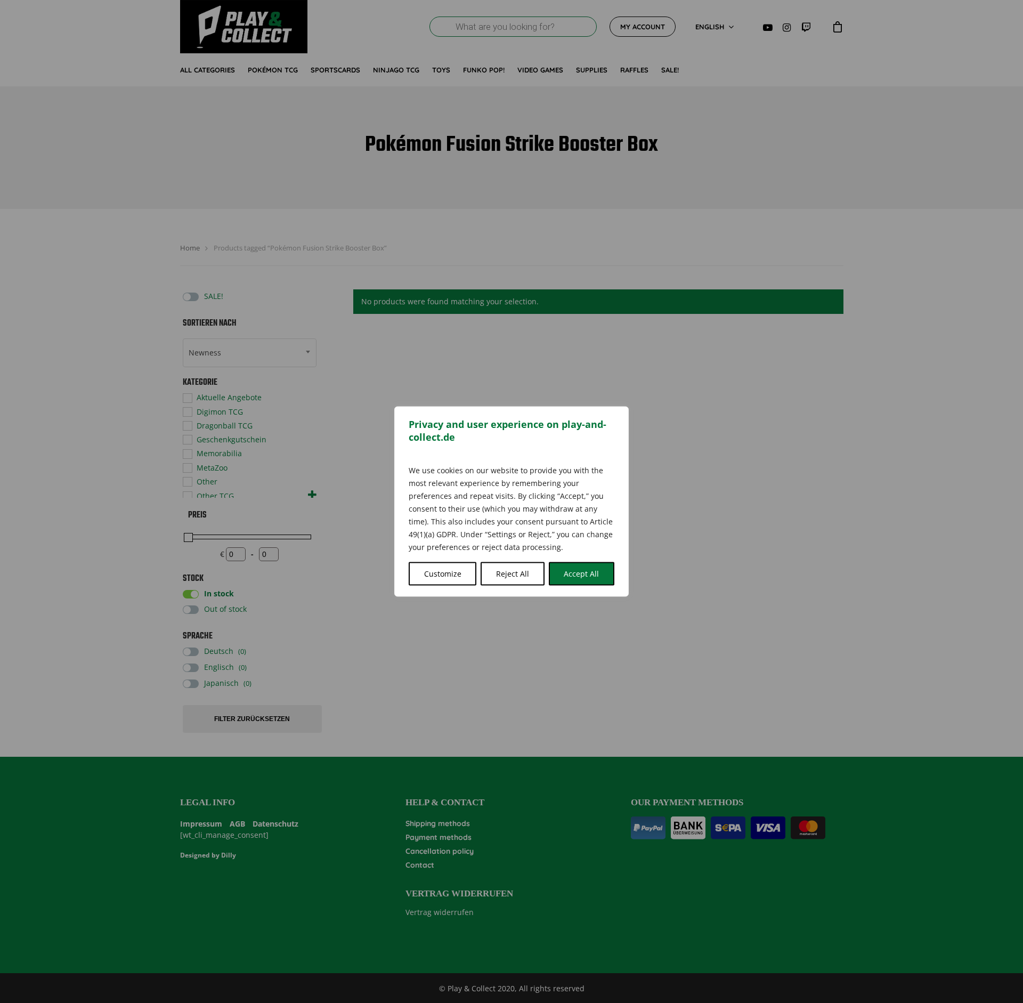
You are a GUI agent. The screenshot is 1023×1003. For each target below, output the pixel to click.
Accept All (581, 574)
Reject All (512, 574)
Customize (442, 574)
